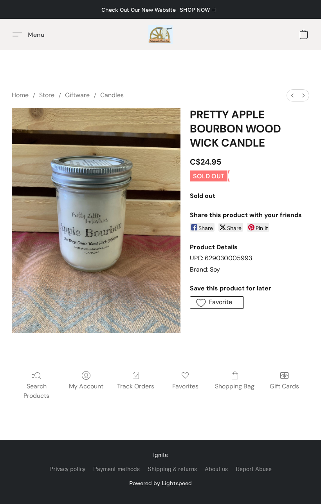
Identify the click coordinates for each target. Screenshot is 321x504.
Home (20, 95)
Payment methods (116, 469)
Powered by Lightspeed (160, 483)
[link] (200, 10)
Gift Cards (284, 386)
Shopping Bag (234, 386)
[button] (160, 34)
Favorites (185, 386)
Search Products (36, 391)
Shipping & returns (172, 469)
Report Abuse (254, 469)
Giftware (77, 95)
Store (46, 95)
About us (216, 469)
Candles (112, 95)
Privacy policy (67, 469)
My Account (86, 386)
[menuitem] (292, 95)
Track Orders (135, 386)
